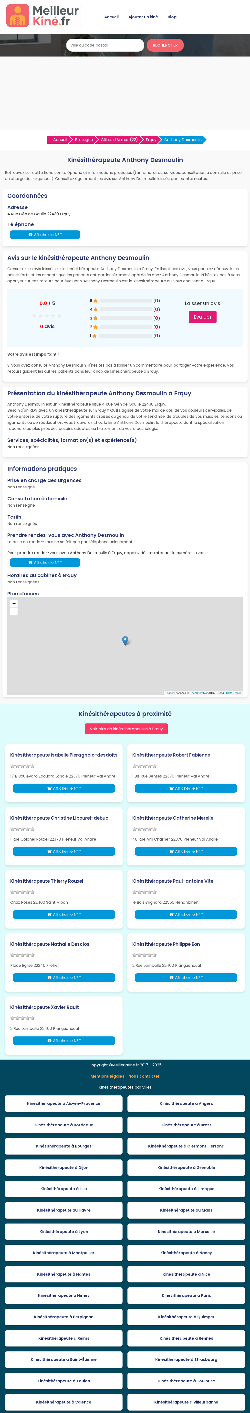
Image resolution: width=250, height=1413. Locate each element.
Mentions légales (107, 1076)
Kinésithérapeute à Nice (186, 1274)
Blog (172, 17)
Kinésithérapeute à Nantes (63, 1274)
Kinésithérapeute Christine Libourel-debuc (59, 818)
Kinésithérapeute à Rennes (186, 1338)
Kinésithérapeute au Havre (64, 1210)
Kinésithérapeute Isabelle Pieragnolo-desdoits (64, 755)
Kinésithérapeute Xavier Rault (44, 1007)
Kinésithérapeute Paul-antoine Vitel (173, 881)
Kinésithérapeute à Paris (186, 1295)
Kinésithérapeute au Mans (186, 1210)
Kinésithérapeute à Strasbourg (186, 1359)
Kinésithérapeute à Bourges (64, 1146)
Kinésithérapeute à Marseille (186, 1231)
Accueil (111, 17)
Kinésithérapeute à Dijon (63, 1167)
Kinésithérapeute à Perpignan (64, 1317)
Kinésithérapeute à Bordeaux (64, 1125)
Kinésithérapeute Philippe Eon (166, 944)
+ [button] (14, 604)
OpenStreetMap (198, 693)
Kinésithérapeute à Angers (186, 1103)
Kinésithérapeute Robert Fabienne (171, 755)
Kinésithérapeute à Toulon (63, 1381)
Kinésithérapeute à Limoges (186, 1189)
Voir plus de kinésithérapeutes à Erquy (126, 729)
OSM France (233, 693)
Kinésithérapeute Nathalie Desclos (50, 944)
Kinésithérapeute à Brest (186, 1125)
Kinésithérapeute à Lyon (64, 1231)
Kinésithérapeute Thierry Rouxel (46, 881)
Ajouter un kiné (143, 17)
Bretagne (84, 139)
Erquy (151, 139)
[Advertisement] (125, 93)
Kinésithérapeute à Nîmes (64, 1295)
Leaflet (170, 693)
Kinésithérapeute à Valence (63, 1402)
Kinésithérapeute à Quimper (186, 1317)
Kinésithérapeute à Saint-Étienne (64, 1359)
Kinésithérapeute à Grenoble (186, 1167)
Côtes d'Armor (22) (119, 139)
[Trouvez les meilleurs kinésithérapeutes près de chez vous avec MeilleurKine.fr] (44, 26)
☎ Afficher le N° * (45, 234)
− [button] (14, 611)
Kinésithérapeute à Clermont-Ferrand (186, 1146)
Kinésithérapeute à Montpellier (63, 1253)
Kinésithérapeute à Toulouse (186, 1381)
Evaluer (203, 316)
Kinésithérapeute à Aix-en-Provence (63, 1103)
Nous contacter (144, 1076)
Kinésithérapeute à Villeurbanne (186, 1402)
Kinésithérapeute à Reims (63, 1338)
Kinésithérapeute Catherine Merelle (172, 818)
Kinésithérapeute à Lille (64, 1189)
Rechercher (165, 45)
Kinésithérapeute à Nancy (186, 1253)
